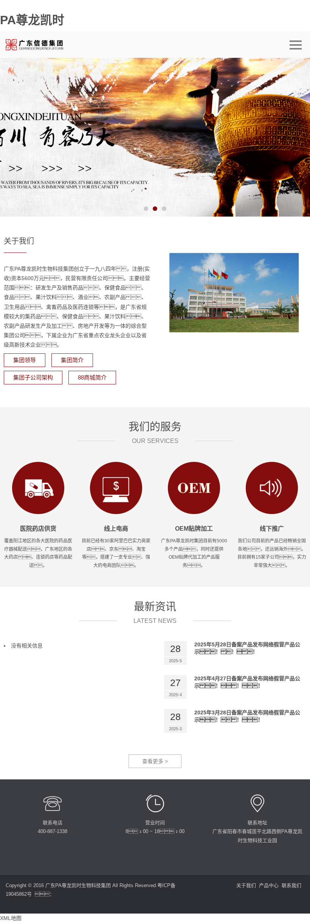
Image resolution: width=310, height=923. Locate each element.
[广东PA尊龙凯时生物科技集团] (38, 44)
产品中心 (269, 885)
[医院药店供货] (38, 487)
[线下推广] (271, 487)
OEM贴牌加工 (194, 528)
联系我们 (291, 885)
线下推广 (272, 528)
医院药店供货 (38, 528)
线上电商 (116, 528)
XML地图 (11, 918)
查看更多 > (155, 761)
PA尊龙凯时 (32, 20)
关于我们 (246, 885)
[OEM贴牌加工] (193, 487)
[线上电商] (116, 487)
